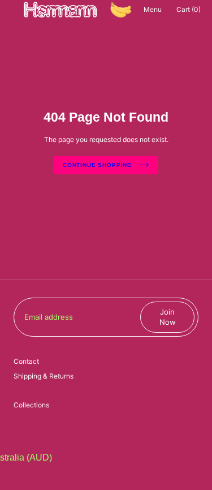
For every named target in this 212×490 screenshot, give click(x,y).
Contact (26, 361)
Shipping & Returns (43, 376)
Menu (153, 9)
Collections (31, 405)
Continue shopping (97, 165)
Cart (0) (188, 9)
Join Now (167, 316)
